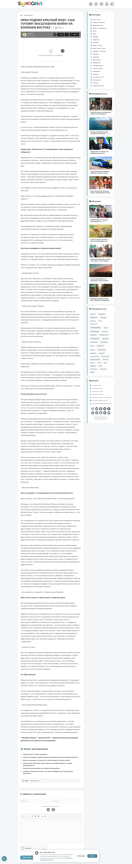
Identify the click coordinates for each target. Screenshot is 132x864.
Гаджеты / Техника (99, 51)
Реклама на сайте (97, 391)
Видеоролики (98, 25)
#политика (101, 350)
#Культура (93, 314)
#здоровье (93, 335)
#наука (92, 346)
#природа (101, 353)
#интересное (95, 338)
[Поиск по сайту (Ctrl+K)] (4, 858)
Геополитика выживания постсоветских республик (41, 768)
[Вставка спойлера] (45, 816)
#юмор (92, 372)
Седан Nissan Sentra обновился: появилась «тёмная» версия (100, 172)
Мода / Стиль (97, 45)
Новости (96, 74)
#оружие (92, 349)
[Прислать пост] (96, 4)
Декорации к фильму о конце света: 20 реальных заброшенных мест (100, 299)
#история (105, 338)
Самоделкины (98, 65)
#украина (93, 366)
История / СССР (98, 77)
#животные (105, 331)
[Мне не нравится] (77, 35)
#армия (106, 327)
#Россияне (93, 321)
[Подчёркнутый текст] (29, 816)
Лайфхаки (96, 71)
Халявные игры (98, 86)
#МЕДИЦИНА (101, 314)
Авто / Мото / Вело (99, 48)
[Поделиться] (54, 34)
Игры (95, 31)
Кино (94, 34)
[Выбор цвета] (38, 816)
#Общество (93, 317)
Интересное (97, 80)
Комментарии (96, 385)
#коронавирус (94, 342)
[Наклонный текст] (26, 816)
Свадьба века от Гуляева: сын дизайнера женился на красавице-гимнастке (100, 152)
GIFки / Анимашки (99, 28)
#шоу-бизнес (93, 369)
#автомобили (95, 327)
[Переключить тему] (112, 4)
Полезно (96, 83)
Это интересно (28, 15)
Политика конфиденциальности (102, 403)
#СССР (100, 321)
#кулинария (104, 342)
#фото (100, 366)
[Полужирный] (23, 816)
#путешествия (105, 356)
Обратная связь (97, 388)
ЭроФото (96, 42)
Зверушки (96, 63)
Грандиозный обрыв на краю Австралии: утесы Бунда (100, 132)
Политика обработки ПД (99, 400)
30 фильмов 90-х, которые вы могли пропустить (99, 220)
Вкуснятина (97, 60)
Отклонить (82, 856)
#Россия (103, 317)
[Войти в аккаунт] (107, 4)
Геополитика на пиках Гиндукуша (35, 754)
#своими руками (95, 359)
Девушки (96, 40)
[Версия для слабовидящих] (101, 4)
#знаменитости (103, 335)
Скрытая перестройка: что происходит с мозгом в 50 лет (99, 279)
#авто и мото (93, 324)
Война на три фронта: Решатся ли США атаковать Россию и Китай (46, 760)
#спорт (99, 362)
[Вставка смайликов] (35, 816)
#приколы (93, 353)
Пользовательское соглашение (102, 397)
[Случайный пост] (90, 4)
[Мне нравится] (72, 35)
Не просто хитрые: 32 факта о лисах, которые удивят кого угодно (99, 240)
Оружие (96, 54)
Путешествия (97, 68)
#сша (105, 362)
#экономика (103, 369)
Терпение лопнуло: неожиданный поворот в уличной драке (100, 113)
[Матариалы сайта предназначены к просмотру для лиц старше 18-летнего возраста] (92, 408)
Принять (93, 856)
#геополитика (34, 781)
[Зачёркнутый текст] (32, 816)
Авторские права (97, 394)
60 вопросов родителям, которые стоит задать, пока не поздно (100, 260)
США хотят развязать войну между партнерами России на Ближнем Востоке (50, 757)
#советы (92, 362)
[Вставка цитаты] (42, 816)
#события (105, 359)
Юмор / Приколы (99, 22)
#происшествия (94, 356)
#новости (100, 346)
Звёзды (95, 37)
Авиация (96, 57)
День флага (97, 19)
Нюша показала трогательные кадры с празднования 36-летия (100, 192)
